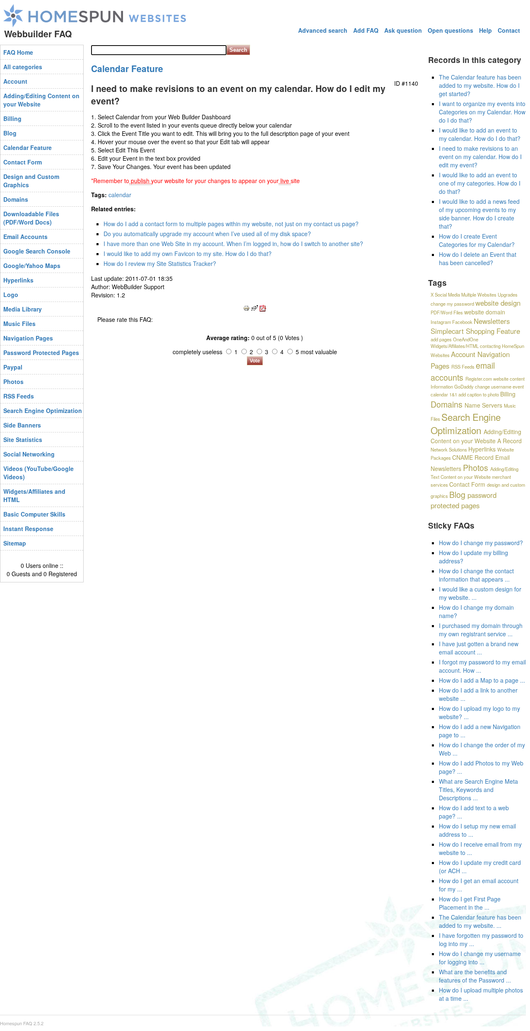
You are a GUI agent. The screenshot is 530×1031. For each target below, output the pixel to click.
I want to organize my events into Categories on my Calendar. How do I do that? (482, 111)
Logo (10, 294)
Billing (12, 118)
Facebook (462, 322)
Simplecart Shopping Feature (475, 331)
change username (493, 386)
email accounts (463, 371)
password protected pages (463, 500)
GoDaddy (464, 386)
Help (485, 30)
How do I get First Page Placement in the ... (470, 903)
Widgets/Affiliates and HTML (34, 495)
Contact (509, 30)
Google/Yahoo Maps (31, 265)
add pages (441, 339)
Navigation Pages (28, 338)
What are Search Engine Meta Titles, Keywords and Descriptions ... (478, 789)
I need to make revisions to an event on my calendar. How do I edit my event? (480, 156)
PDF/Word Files (447, 312)
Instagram (441, 322)
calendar (119, 195)
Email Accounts (25, 236)
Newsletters (492, 321)
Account (15, 81)
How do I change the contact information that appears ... (476, 575)
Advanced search (322, 30)
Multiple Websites (478, 294)
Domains (15, 199)
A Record (509, 441)
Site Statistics (22, 439)
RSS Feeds (18, 396)
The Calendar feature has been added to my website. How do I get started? (480, 85)
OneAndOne (465, 339)
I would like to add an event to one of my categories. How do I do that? (479, 183)
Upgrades (508, 294)
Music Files (19, 323)
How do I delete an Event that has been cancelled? (477, 258)
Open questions (450, 30)
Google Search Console (36, 251)
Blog (10, 133)
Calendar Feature (27, 147)
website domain (484, 312)
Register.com (478, 378)
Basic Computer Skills (34, 514)
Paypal (12, 367)
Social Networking (29, 454)
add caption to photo (478, 394)
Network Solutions (449, 449)
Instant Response (28, 528)
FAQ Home (18, 52)
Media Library (22, 309)
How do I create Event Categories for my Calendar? (477, 240)
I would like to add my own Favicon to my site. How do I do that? (188, 253)
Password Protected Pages (41, 352)
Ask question (403, 30)
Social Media (447, 294)
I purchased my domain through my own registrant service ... (481, 629)
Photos (13, 381)
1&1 (453, 394)
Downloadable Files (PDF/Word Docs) (31, 218)
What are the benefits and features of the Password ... (475, 976)
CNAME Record (473, 457)
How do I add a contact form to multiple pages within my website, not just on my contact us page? (231, 224)
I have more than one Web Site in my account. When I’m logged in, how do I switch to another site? (233, 243)
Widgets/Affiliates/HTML (455, 346)
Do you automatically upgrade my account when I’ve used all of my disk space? (207, 233)
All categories (22, 67)
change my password (452, 303)
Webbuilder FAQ (38, 33)
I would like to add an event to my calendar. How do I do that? (479, 134)
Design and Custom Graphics (31, 180)
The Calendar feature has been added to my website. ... (480, 921)
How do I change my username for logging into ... (480, 957)
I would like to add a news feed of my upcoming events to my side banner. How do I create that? (479, 213)
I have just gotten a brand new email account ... (478, 648)
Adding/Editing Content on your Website (41, 100)
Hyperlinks (18, 280)
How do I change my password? (481, 542)
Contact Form (22, 162)
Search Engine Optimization (42, 410)
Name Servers (483, 405)
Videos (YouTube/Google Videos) (38, 472)
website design (497, 303)
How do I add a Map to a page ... (482, 680)
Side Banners (22, 425)
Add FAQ (365, 30)
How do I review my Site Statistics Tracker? (160, 263)
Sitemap (14, 543)
